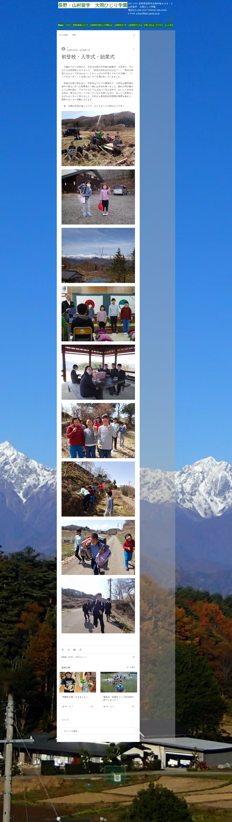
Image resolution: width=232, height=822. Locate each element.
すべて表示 (131, 667)
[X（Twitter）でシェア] (68, 649)
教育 (74, 35)
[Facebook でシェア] (63, 649)
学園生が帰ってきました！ (75, 696)
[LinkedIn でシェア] (74, 649)
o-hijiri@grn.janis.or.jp (148, 13)
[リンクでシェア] (80, 649)
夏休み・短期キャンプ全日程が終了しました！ (118, 698)
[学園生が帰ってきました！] (77, 682)
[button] (101, 25)
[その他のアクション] (133, 48)
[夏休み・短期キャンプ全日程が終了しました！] (118, 682)
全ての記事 (63, 35)
